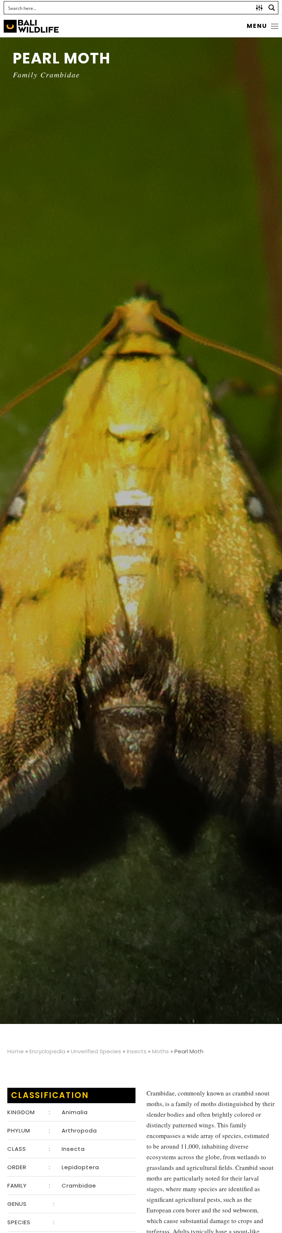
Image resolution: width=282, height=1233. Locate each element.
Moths (160, 1051)
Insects (137, 1051)
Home (15, 1051)
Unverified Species (96, 1051)
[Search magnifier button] (271, 7)
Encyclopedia (47, 1051)
